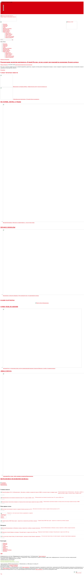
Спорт (4, 27)
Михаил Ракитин (4, 64)
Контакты (5, 551)
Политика (5, 24)
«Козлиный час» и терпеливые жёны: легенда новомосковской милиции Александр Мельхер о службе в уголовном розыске (29, 368)
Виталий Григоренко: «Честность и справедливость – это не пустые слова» (19, 222)
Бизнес (4, 547)
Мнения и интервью (7, 28)
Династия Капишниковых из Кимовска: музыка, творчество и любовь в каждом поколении (58, 527)
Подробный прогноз (4, 3)
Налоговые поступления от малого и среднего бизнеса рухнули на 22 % (46, 508)
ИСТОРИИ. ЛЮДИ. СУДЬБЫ (10, 102)
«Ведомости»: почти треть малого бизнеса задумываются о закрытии (20, 513)
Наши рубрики (6, 31)
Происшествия (6, 29)
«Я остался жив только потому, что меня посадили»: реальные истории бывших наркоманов (58, 536)
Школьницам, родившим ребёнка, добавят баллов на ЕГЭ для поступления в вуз (30, 86)
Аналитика (5, 548)
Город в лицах (8, 35)
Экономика (5, 25)
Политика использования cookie (7, 560)
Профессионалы (8, 34)
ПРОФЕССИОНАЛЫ (7, 227)
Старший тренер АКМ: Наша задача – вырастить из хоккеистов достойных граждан (53, 520)
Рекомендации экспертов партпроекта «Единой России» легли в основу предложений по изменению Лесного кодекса (39, 62)
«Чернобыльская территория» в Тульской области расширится (26, 99)
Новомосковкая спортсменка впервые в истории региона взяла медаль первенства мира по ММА (62, 501)
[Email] (4, 12)
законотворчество (19, 64)
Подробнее (2, 70)
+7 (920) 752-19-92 (14, 566)
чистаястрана (29, 64)
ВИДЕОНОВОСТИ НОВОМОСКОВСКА (14, 479)
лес (26, 64)
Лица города (8, 32)
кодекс (24, 64)
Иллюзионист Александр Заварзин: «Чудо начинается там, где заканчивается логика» (21, 295)
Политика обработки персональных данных (9, 561)
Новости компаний (9, 37)
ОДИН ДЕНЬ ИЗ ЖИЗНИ (9, 306)
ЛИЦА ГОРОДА (5, 371)
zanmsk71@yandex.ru (13, 564)
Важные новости (6, 30)
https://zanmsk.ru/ (42, 556)
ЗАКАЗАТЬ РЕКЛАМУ (8, 13)
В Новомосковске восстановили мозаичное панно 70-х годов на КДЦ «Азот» (49, 497)
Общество (5, 26)
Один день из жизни (9, 36)
